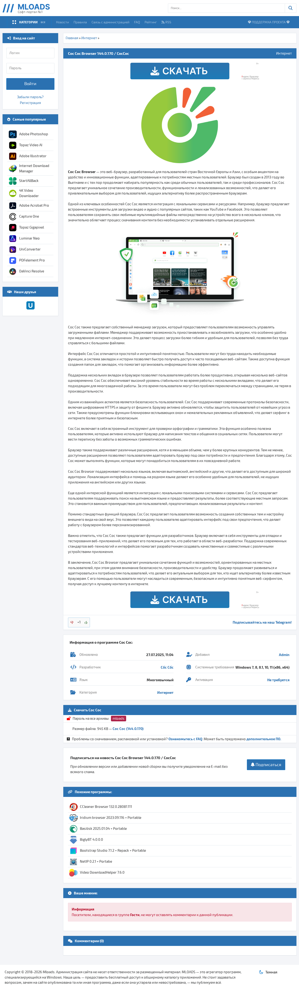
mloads (119, 718)
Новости (62, 22)
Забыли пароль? (30, 97)
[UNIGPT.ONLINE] (30, 308)
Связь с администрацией (110, 22)
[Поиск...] (290, 8)
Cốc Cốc (167, 667)
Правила (80, 22)
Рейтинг (151, 22)
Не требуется (278, 680)
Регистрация (30, 103)
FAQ (137, 22)
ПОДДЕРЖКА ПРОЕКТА (268, 22)
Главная (72, 38)
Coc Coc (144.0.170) (128, 728)
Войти (30, 83)
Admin (284, 655)
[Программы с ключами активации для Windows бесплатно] (29, 8)
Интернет (89, 38)
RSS (168, 22)
